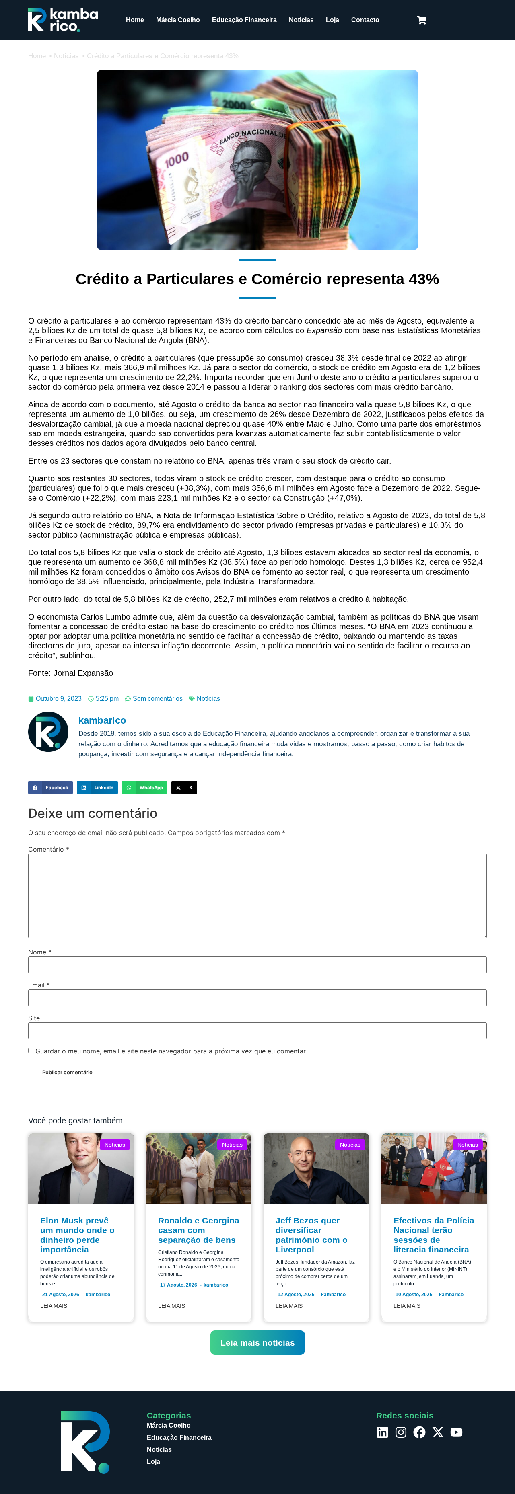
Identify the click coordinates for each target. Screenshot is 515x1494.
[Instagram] (401, 1432)
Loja (332, 19)
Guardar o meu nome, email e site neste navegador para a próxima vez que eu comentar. (171, 1051)
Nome (40, 952)
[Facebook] (419, 1432)
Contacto (365, 19)
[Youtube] (456, 1432)
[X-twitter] (438, 1432)
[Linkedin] (382, 1432)
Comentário (48, 849)
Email (39, 985)
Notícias (66, 56)
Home (135, 19)
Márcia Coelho (178, 19)
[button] (50, 787)
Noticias (301, 19)
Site (34, 1018)
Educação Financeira (244, 19)
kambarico (98, 1294)
